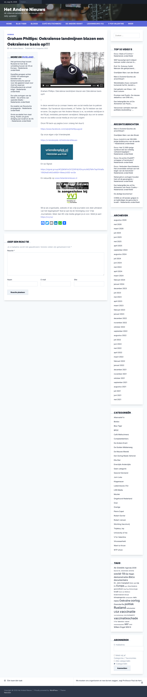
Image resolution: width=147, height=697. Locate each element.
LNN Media (118, 490)
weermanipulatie (119, 624)
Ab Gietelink (119, 568)
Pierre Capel (119, 511)
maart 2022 (118, 357)
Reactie (11, 250)
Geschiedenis (132, 586)
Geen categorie (120, 469)
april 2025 (118, 246)
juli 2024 (117, 258)
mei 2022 (117, 348)
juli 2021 (117, 391)
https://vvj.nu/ (47, 217)
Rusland (27, 57)
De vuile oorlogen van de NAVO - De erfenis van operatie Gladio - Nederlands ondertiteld (21, 98)
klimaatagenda (119, 597)
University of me (120, 533)
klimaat (126, 595)
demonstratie (121, 577)
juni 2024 (118, 263)
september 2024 (120, 250)
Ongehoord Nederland (123, 498)
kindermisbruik (119, 595)
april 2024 (118, 271)
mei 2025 (117, 241)
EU (115, 586)
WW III (128, 627)
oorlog (135, 600)
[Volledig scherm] (101, 85)
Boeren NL (117, 571)
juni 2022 (118, 344)
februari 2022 (119, 361)
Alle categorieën (122, 661)
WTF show (118, 550)
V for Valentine (116, 24)
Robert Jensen (120, 520)
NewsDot (7, 692)
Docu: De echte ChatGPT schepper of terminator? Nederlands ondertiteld (124, 160)
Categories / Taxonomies (125, 658)
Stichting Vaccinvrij (122, 524)
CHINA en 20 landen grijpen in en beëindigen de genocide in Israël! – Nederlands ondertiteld (127, 200)
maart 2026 (118, 228)
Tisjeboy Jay (119, 528)
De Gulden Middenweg (123, 447)
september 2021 (120, 382)
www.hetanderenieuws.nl (65, 178)
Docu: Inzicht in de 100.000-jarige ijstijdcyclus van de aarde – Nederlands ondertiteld (127, 141)
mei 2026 (117, 224)
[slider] (70, 85)
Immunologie (133, 589)
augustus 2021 (120, 387)
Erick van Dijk (134, 583)
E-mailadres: (119, 645)
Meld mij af (120, 655)
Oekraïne (124, 600)
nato (135, 597)
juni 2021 (117, 395)
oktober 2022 (119, 327)
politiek (129, 604)
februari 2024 (119, 280)
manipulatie (128, 597)
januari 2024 (119, 284)
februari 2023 (119, 310)
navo (116, 601)
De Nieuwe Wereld (121, 452)
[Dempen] (98, 85)
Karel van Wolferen (124, 592)
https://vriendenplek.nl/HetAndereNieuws (59, 140)
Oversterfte (119, 604)
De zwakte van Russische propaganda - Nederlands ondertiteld (21, 108)
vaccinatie (127, 611)
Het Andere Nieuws (24, 9)
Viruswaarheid (120, 541)
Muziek (117, 494)
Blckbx (34, 24)
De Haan (129, 574)
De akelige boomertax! (123, 194)
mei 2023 (117, 297)
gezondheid (118, 589)
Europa (120, 585)
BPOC (116, 430)
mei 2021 (117, 399)
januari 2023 (119, 314)
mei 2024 (117, 267)
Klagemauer (119, 481)
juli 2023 (117, 293)
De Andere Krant (74, 24)
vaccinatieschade (126, 618)
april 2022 (118, 352)
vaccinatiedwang (118, 615)
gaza (126, 586)
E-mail (43, 280)
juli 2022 (117, 340)
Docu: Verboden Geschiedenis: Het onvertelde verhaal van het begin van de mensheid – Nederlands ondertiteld (126, 169)
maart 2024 (118, 276)
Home (9, 24)
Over (116, 503)
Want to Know (119, 545)
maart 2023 (118, 305)
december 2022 (120, 318)
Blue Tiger (21, 24)
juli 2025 (117, 233)
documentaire (121, 580)
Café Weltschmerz (51, 24)
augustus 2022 (120, 335)
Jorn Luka (118, 477)
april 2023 (118, 301)
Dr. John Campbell (121, 583)
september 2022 (120, 331)
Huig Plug (126, 589)
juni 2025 (118, 237)
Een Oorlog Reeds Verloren (125, 456)
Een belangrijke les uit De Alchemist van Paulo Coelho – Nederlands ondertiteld (126, 187)
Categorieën (121, 664)
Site (75, 280)
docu (131, 577)
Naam (9, 280)
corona (131, 571)
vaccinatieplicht (129, 615)
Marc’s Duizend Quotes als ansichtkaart (125, 130)
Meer (130, 24)
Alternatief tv (119, 417)
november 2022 (120, 323)
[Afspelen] (43, 85)
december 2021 (120, 369)
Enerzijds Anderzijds (122, 464)
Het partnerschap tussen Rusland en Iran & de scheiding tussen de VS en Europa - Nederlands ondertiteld (21, 66)
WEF (126, 624)
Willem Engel (119, 627)
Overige (10, 34)
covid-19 (119, 573)
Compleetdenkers (121, 439)
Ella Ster (117, 460)
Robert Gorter (119, 516)
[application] (72, 70)
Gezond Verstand (121, 473)
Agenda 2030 (130, 568)
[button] (72, 70)
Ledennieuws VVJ (95, 24)
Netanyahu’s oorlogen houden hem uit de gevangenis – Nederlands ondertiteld (126, 179)
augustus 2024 (120, 254)
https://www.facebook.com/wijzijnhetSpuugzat (61, 129)
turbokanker (130, 608)
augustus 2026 (120, 220)
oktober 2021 (119, 378)
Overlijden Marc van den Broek (126, 135)
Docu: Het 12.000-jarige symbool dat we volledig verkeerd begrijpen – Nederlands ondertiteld (124, 150)
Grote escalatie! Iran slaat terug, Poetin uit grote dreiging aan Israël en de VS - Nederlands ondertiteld (22, 117)
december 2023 (120, 288)
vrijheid (127, 621)
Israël (116, 592)
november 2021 (120, 374)
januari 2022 (119, 365)
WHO (130, 624)
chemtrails (124, 571)
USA (116, 611)
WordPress (54, 690)
